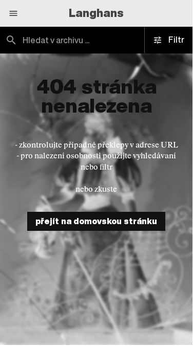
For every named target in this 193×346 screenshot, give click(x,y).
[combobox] (96, 40)
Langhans (96, 13)
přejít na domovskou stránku (96, 221)
